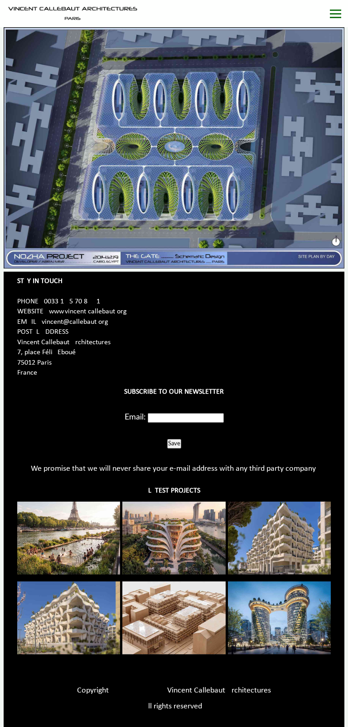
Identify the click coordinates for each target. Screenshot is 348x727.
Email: (135, 417)
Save (174, 443)
